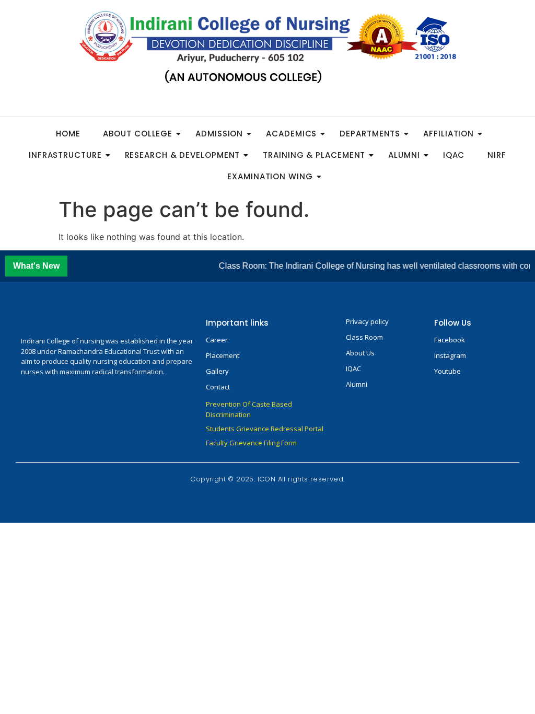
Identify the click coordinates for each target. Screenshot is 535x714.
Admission (219, 133)
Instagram (450, 355)
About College (137, 133)
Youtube (447, 371)
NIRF (496, 154)
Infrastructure (65, 154)
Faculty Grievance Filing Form (251, 442)
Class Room (364, 337)
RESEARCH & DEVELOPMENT (182, 154)
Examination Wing (269, 176)
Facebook (449, 339)
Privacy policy (367, 321)
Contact (218, 386)
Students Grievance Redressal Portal (264, 428)
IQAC (454, 154)
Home (68, 133)
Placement (222, 355)
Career (217, 339)
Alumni (404, 154)
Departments (370, 133)
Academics (291, 133)
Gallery (217, 371)
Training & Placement (314, 154)
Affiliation (448, 133)
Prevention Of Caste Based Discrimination (249, 409)
